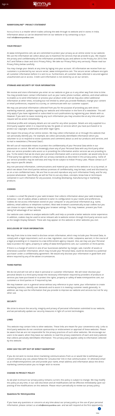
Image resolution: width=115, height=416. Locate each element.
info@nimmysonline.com (23, 38)
